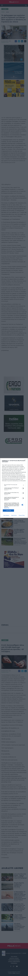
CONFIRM (8, 510)
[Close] (25, 460)
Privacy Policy (22, 515)
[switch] (23, 488)
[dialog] (14, 488)
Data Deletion (6, 515)
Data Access (14, 515)
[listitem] (14, 485)
